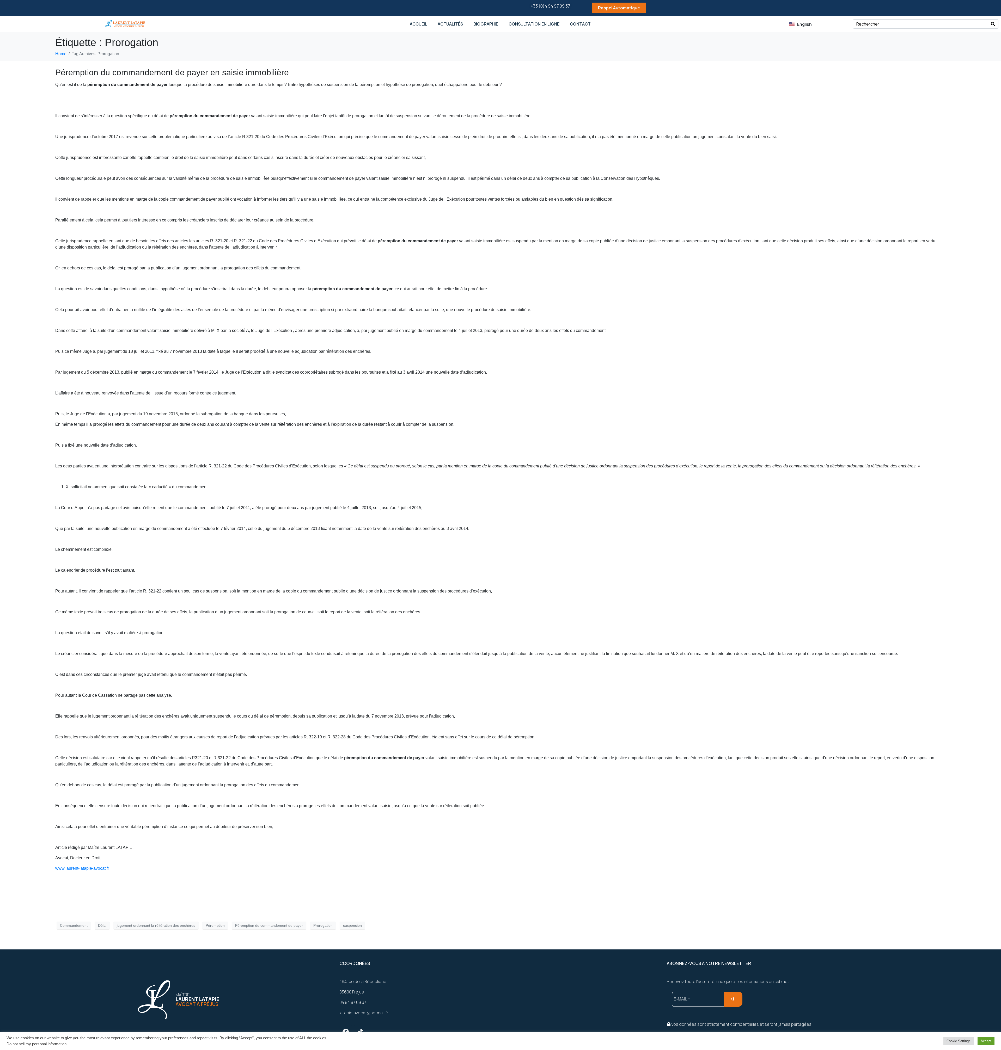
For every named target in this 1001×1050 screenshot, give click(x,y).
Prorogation (323, 925)
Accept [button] (986, 1041)
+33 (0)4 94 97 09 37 (550, 6)
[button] (614, 8)
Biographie (485, 24)
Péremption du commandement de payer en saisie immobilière (172, 72)
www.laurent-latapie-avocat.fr (82, 868)
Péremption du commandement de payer (269, 925)
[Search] (993, 24)
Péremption (215, 925)
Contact (580, 24)
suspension (352, 925)
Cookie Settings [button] (959, 1041)
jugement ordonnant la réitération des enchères (156, 925)
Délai (102, 925)
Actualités (450, 24)
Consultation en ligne (534, 24)
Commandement (74, 925)
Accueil (418, 24)
